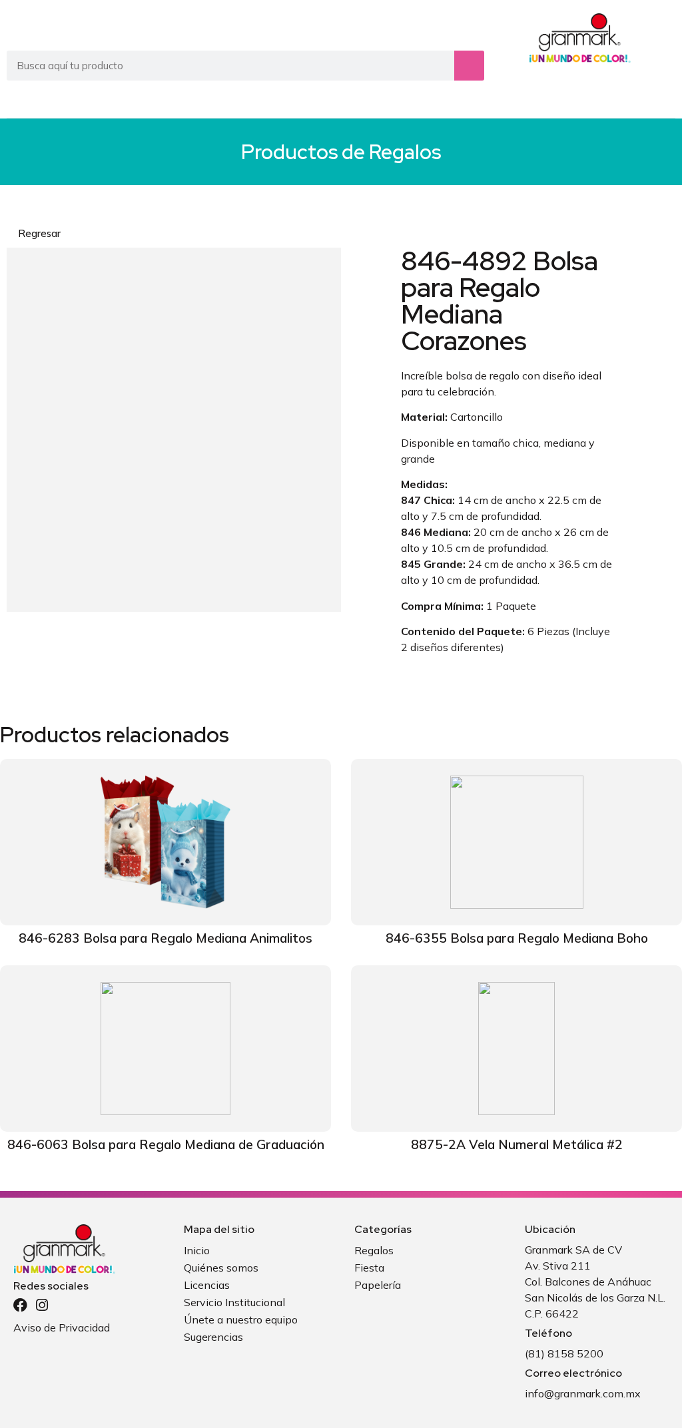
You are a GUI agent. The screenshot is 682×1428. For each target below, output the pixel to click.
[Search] (469, 66)
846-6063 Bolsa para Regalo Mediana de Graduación (165, 1144)
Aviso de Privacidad (61, 1327)
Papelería (377, 1285)
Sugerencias (213, 1336)
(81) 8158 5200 (564, 1353)
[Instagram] (42, 1305)
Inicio (197, 1250)
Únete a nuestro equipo (241, 1319)
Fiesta (369, 1267)
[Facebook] (20, 1305)
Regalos (405, 151)
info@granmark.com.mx (583, 1393)
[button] (663, 97)
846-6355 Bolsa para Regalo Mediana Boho (517, 938)
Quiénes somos (221, 1267)
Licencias (207, 1285)
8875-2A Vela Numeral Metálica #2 (517, 1144)
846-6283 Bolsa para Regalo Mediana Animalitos (165, 938)
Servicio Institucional (234, 1302)
